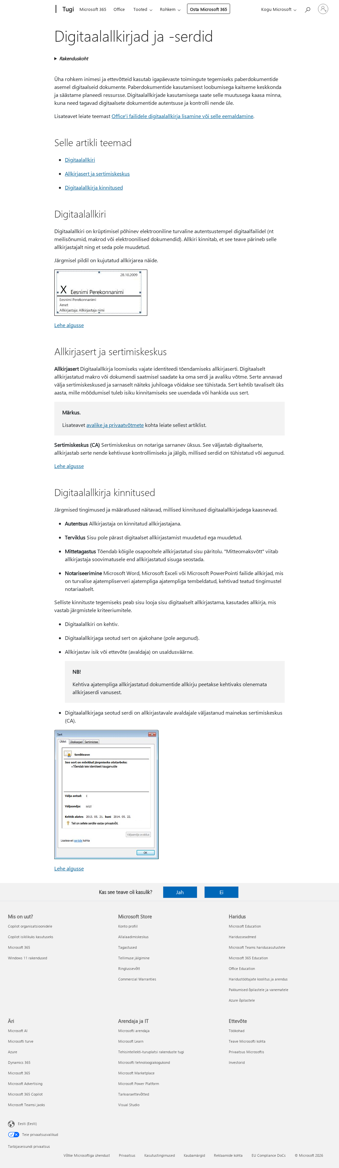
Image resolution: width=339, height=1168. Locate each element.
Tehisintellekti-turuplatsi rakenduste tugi (151, 1051)
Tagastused (127, 947)
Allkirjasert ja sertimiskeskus (97, 173)
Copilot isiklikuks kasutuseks (30, 936)
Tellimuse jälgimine (134, 957)
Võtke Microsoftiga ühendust (87, 1155)
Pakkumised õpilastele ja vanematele (258, 989)
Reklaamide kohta (228, 1155)
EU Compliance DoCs (269, 1155)
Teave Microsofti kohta (247, 1041)
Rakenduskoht (73, 58)
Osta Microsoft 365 (208, 9)
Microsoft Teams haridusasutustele (257, 947)
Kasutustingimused (159, 1155)
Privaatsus (127, 1155)
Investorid (237, 1062)
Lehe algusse (69, 324)
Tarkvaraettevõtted (133, 1094)
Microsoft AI (17, 1030)
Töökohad (236, 1030)
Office (119, 9)
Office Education (242, 968)
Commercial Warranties (137, 979)
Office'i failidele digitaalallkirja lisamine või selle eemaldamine (182, 115)
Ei (221, 892)
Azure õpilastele (242, 1000)
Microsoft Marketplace (136, 1072)
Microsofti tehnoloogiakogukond (144, 1062)
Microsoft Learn (130, 1041)
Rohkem (167, 9)
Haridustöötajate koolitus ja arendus (258, 979)
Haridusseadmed (242, 936)
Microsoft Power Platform (138, 1083)
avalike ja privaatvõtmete (115, 424)
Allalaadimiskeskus (133, 936)
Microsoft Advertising (25, 1083)
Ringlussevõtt (129, 968)
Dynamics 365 (19, 1062)
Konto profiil (128, 926)
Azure (12, 1051)
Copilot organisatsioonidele (30, 926)
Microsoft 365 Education (248, 957)
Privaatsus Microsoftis (246, 1051)
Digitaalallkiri (80, 159)
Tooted (140, 9)
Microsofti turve (20, 1041)
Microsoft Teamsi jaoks (26, 1104)
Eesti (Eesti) (27, 1123)
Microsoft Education (245, 926)
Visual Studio (128, 1104)
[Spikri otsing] (307, 8)
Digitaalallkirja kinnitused (94, 187)
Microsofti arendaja (134, 1030)
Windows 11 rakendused (27, 957)
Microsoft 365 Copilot (25, 1094)
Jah (180, 892)
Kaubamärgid (194, 1155)
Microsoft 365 (92, 9)
